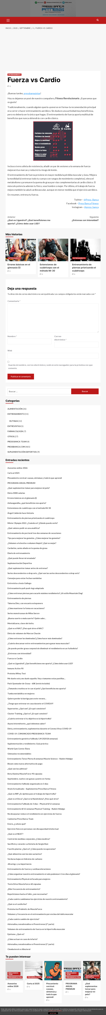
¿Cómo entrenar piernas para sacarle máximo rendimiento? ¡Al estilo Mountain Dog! (45, 593)
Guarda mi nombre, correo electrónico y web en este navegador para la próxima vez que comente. (50, 366)
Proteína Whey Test (16, 673)
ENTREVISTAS (14, 426)
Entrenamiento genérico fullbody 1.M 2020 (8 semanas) (32, 738)
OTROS (10, 436)
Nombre (12, 336)
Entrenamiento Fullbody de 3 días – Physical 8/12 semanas (33, 804)
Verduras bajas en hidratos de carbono (24, 859)
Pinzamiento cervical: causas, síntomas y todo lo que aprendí (34, 478)
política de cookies (55, 1011)
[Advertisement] (53, 50)
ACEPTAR (53, 1013)
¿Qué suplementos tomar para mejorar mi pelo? (28, 488)
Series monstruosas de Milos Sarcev (23, 613)
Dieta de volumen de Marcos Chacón (23, 633)
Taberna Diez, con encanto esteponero (25, 603)
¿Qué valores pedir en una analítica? (23, 528)
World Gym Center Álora (18, 748)
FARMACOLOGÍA (15, 431)
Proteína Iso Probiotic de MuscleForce (24, 909)
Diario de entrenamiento (18, 553)
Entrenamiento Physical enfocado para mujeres (28, 879)
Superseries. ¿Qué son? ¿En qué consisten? (26, 708)
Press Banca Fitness (88, 203)
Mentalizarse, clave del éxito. (20, 623)
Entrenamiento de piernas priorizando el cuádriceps (84, 267)
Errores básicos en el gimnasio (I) (22, 498)
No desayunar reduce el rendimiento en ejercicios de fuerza (34, 814)
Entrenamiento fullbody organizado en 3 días (27, 784)
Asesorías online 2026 (17, 468)
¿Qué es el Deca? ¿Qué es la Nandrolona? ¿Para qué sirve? (33, 799)
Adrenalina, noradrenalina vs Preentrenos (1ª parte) (30, 944)
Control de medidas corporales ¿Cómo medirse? (28, 839)
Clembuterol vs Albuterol (18, 949)
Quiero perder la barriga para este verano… (26, 698)
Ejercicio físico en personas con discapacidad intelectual (33, 829)
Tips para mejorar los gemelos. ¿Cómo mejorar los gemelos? (33, 538)
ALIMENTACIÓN (14, 409)
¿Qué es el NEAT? (15, 834)
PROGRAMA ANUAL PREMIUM (21, 483)
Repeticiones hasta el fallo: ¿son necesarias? (27, 894)
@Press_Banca (91, 199)
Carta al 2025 (13, 473)
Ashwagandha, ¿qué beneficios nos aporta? (26, 503)
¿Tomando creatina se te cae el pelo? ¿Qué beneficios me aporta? (36, 688)
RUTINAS (13, 421)
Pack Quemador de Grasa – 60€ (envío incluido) (28, 683)
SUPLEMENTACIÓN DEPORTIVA (22, 452)
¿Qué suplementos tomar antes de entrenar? (27, 568)
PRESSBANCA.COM (16, 447)
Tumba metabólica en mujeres (21, 693)
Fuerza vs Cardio (14, 658)
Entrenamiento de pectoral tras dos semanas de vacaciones (34, 533)
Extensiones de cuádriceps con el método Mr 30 (49, 267)
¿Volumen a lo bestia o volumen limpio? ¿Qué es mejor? (31, 543)
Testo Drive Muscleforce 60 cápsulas (24, 884)
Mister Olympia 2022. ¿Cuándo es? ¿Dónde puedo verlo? (32, 523)
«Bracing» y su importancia (19, 864)
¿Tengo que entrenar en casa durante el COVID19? (30, 703)
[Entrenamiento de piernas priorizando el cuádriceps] (85, 250)
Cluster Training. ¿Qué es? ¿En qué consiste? (27, 713)
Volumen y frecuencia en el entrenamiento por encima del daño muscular (40, 914)
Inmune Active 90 (15, 668)
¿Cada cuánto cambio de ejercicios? (23, 919)
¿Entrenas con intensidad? (85, 219)
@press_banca (91, 207)
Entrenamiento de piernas (19, 598)
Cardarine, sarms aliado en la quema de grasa (27, 548)
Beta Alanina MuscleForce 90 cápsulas (24, 774)
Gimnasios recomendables (19, 754)
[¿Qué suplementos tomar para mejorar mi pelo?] (92, 970)
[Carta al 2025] (33, 970)
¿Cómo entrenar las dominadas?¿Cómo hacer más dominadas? (34, 638)
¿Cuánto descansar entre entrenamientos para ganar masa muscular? (38, 643)
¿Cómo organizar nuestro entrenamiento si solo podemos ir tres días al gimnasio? (43, 874)
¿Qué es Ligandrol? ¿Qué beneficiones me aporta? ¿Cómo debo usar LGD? (28, 220)
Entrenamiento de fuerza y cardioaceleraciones (29, 869)
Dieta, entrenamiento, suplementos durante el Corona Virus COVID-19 (39, 728)
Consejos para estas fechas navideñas (24, 578)
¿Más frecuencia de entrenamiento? (23, 889)
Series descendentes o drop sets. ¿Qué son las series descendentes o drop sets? (43, 573)
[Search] (97, 20)
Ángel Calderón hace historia (20, 513)
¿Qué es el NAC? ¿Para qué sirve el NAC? (25, 628)
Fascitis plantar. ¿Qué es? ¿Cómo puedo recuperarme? (31, 849)
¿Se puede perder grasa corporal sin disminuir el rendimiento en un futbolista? (42, 648)
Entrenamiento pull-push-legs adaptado (25, 588)
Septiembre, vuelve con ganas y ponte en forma (28, 779)
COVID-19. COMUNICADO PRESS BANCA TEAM (29, 733)
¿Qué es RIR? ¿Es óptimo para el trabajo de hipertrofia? (31, 794)
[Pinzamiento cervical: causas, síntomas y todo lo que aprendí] (53, 970)
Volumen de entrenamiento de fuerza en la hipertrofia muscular (36, 929)
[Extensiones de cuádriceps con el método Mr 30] (53, 250)
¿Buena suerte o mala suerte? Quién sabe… (26, 618)
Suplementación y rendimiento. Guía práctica (27, 743)
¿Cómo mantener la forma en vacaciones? (26, 608)
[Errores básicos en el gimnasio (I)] (21, 250)
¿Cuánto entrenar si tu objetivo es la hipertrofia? (29, 718)
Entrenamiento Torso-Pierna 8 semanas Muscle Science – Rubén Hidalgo (40, 759)
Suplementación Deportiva (19, 563)
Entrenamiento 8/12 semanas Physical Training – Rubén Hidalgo (36, 809)
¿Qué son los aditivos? (17, 769)
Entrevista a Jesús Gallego (19, 583)
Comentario (13, 301)
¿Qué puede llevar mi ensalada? (21, 558)
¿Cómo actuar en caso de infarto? (22, 939)
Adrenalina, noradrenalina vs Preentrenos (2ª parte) (30, 924)
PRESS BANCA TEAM (16, 441)
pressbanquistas (32, 93)
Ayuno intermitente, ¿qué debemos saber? (26, 723)
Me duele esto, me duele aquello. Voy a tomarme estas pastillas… (36, 678)
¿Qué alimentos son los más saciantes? (24, 854)
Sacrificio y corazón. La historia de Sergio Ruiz (27, 844)
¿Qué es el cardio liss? (17, 904)
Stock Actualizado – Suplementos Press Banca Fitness (31, 789)
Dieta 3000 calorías (16, 493)
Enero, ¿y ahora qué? (16, 824)
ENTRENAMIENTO (14, 74)
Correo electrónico (60, 338)
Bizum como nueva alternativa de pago (24, 764)
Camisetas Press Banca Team (20, 819)
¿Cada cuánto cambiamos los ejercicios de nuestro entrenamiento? (37, 899)
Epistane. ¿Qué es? (15, 934)
